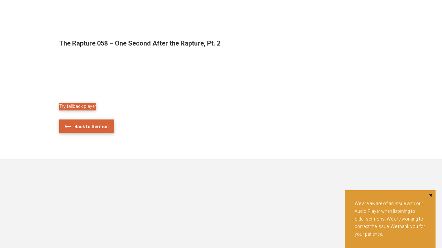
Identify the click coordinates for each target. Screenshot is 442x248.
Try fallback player (77, 106)
